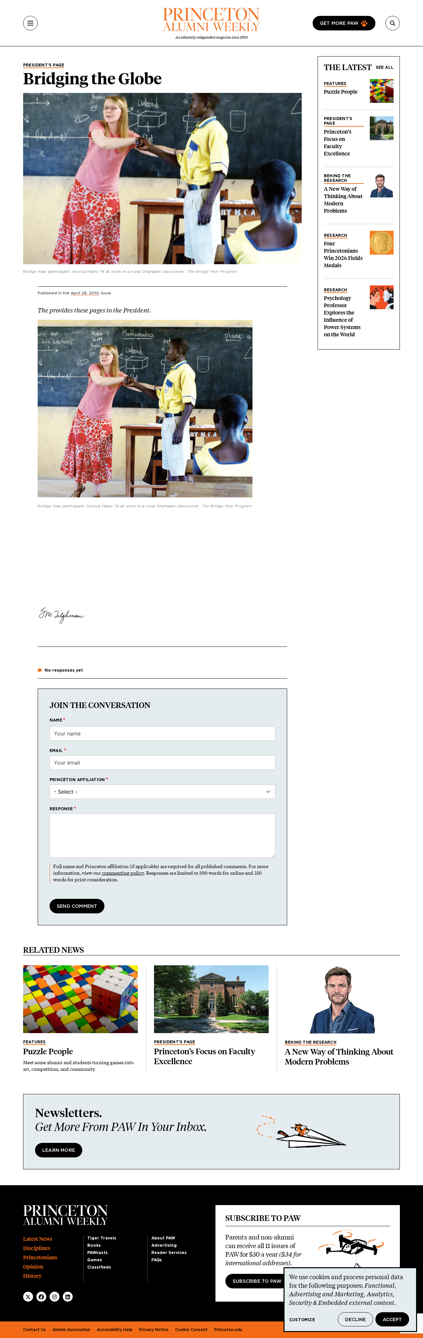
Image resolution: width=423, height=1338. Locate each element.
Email (56, 751)
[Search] (392, 23)
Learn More (58, 1150)
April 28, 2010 (85, 293)
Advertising (164, 1245)
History (32, 1276)
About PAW (163, 1238)
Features (335, 84)
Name (56, 720)
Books (94, 1245)
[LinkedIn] (67, 1297)
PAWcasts (97, 1253)
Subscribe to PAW (257, 1281)
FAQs (156, 1260)
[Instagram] (54, 1297)
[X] (28, 1297)
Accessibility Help (115, 1330)
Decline (355, 1319)
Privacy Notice (154, 1330)
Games (94, 1260)
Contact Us (34, 1330)
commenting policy (123, 873)
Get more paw (339, 23)
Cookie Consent (191, 1330)
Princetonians (40, 1257)
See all (385, 67)
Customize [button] (302, 1320)
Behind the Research (337, 178)
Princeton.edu (228, 1330)
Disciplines (36, 1248)
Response (61, 809)
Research (335, 235)
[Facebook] (41, 1297)
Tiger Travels (101, 1238)
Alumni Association (71, 1330)
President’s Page (43, 65)
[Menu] (30, 23)
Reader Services (169, 1253)
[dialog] (350, 1299)
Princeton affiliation (77, 780)
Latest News (37, 1239)
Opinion (33, 1267)
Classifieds (99, 1267)
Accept (392, 1319)
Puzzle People (341, 92)
